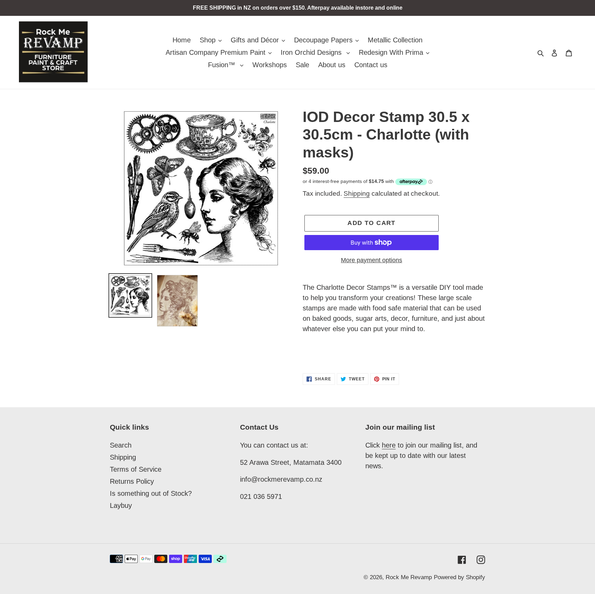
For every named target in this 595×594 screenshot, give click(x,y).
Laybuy (121, 505)
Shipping (357, 193)
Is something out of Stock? (151, 493)
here (389, 445)
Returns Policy (132, 481)
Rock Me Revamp (409, 577)
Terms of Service (135, 469)
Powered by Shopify (459, 577)
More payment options (371, 260)
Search (121, 445)
